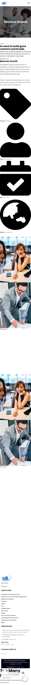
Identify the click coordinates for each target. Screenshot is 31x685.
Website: (2, 232)
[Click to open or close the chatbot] (24, 678)
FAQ (2, 606)
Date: (1, 197)
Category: (2, 121)
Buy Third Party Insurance (8, 615)
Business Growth (8, 277)
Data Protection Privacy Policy (9, 618)
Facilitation (5, 371)
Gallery (3, 613)
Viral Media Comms (19, 667)
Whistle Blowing (5, 608)
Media (3, 622)
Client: (1, 159)
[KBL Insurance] (4, 3)
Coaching (5, 279)
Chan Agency (7, 323)
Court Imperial (7, 368)
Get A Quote (4, 610)
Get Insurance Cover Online (8, 620)
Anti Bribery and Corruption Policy (10, 594)
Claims (3, 603)
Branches (3, 601)
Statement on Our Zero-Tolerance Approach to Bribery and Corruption (14, 598)
